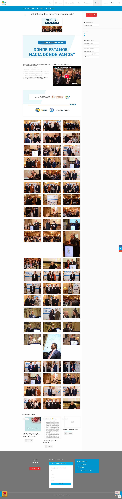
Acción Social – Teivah (88, 43)
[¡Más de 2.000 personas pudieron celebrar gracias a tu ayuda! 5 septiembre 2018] (3, 493)
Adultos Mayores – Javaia (89, 51)
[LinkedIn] (63, 497)
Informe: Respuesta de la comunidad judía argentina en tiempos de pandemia (31, 435)
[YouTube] (62, 497)
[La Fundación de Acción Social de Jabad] (4, 3)
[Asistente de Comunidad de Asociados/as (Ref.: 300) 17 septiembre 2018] (118, 493)
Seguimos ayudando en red (70, 429)
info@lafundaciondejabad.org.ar (86, 470)
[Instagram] (33, 463)
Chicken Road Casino (61, 454)
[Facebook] (85, 33)
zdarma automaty (61, 452)
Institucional (86, 56)
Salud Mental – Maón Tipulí (89, 48)
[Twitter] (85, 35)
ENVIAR (61, 484)
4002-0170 (82, 467)
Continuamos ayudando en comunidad (50, 441)
